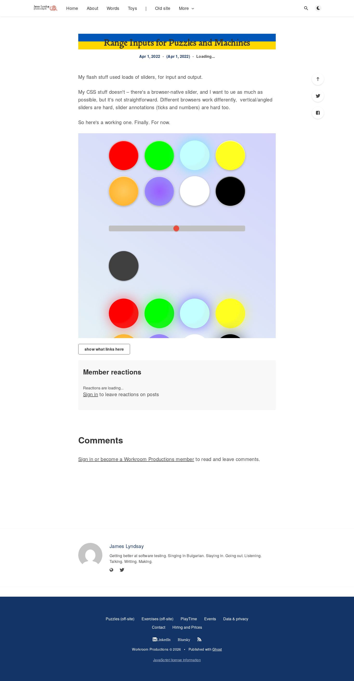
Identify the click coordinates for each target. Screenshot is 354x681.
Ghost (217, 649)
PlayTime (189, 618)
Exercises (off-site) (157, 618)
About (92, 8)
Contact (158, 627)
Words (113, 8)
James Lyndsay (127, 545)
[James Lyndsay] (90, 555)
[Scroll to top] (318, 79)
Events (210, 618)
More (184, 8)
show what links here (104, 349)
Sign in (90, 394)
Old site (162, 8)
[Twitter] (318, 96)
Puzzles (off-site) (120, 618)
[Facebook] (318, 113)
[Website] (111, 570)
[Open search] (306, 8)
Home (72, 8)
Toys (132, 8)
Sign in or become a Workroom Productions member (136, 458)
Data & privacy (235, 618)
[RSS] (199, 639)
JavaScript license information (177, 659)
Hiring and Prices (187, 627)
